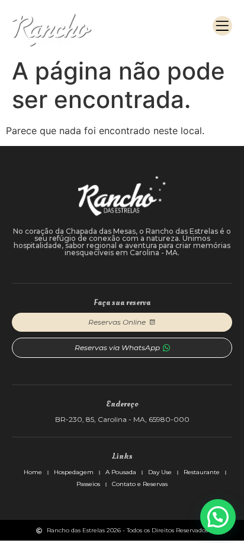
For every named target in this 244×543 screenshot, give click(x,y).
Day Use (160, 472)
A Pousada (120, 472)
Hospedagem (74, 472)
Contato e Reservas (140, 484)
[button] (222, 26)
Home (33, 472)
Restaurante (202, 472)
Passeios (88, 484)
